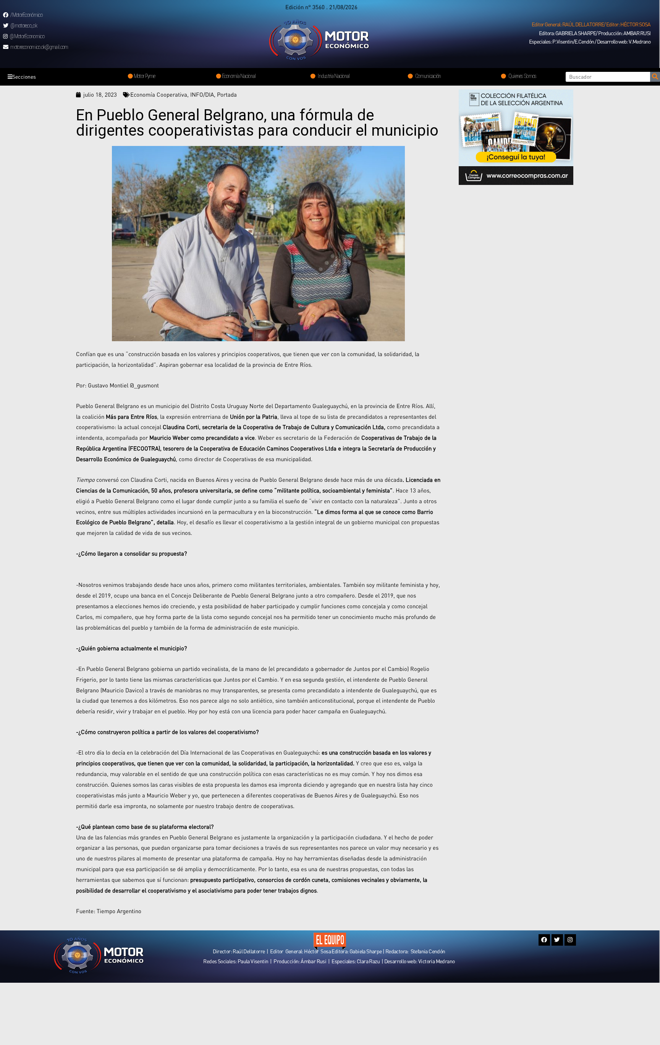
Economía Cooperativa (158, 94)
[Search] (655, 77)
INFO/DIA (202, 94)
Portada (227, 94)
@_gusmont (143, 385)
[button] (591, 24)
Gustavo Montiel (108, 385)
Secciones (24, 76)
